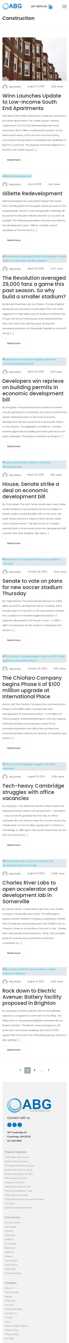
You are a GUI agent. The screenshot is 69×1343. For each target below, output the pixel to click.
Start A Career (12, 1292)
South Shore (11, 1260)
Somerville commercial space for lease (24, 1199)
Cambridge (10, 1226)
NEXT (55, 1070)
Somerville (10, 1235)
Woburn (9, 1256)
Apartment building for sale (18, 1207)
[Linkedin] (9, 1125)
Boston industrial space (16, 1161)
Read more (14, 159)
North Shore (11, 1264)
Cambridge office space (17, 1157)
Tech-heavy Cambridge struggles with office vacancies (33, 792)
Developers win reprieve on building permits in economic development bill (33, 390)
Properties (10, 1300)
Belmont (9, 1231)
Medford (9, 1239)
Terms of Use (11, 1330)
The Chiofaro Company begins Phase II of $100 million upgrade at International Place (32, 687)
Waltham (9, 1252)
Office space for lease (16, 1178)
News (7, 1321)
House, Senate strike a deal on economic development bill (30, 490)
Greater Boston (12, 1222)
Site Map (9, 1338)
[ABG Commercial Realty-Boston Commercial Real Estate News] (12, 6)
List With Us (11, 1313)
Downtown (10, 1269)
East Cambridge (13, 1273)
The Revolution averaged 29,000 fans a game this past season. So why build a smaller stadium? (34, 287)
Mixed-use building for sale (18, 1190)
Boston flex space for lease (18, 1169)
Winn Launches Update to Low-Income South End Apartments (31, 102)
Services (9, 1305)
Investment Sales (13, 1309)
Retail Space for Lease (16, 1195)
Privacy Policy (12, 1334)
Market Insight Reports (16, 1326)
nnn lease (10, 1203)
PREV (13, 1070)
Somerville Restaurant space (19, 1165)
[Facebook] (19, 1125)
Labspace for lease (14, 1182)
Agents (8, 1296)
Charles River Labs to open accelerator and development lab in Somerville (29, 892)
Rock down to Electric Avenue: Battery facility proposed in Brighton (32, 997)
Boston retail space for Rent (19, 1174)
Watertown (10, 1248)
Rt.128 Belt (10, 1243)
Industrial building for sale (18, 1186)
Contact (9, 1317)
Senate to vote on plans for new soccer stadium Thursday (32, 587)
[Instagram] (14, 1125)
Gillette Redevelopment (32, 193)
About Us (9, 1288)
